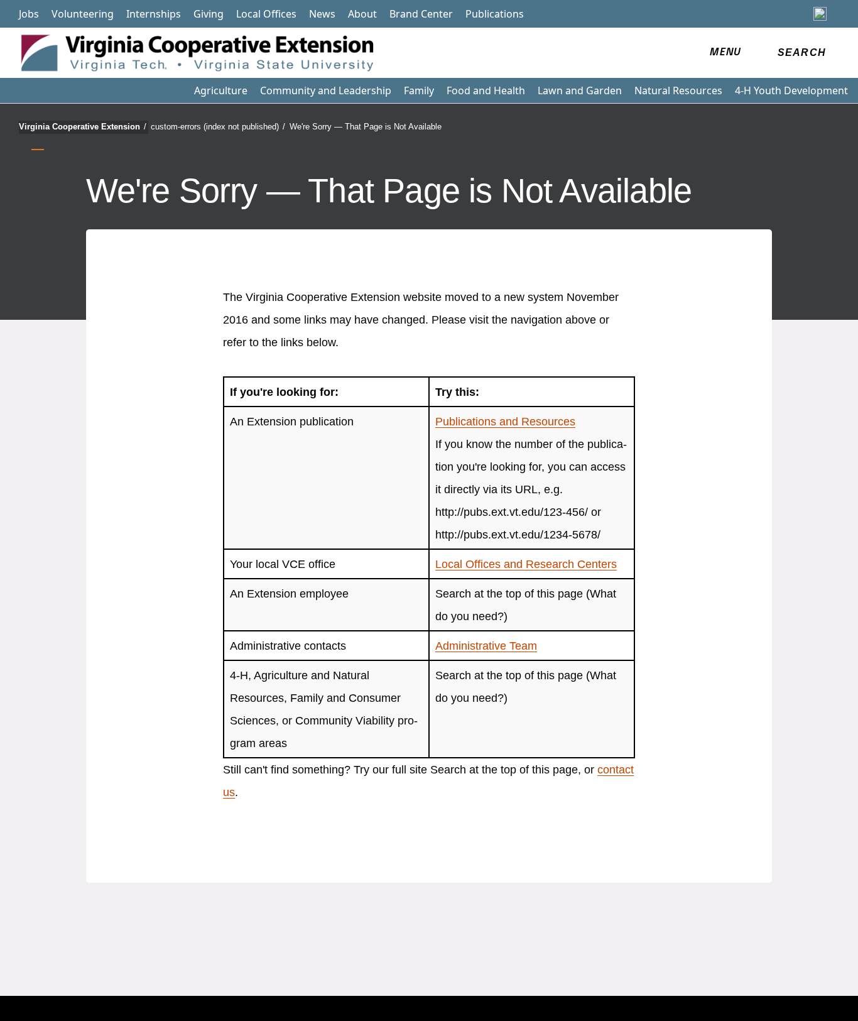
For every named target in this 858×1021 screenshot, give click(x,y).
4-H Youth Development (791, 90)
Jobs (29, 14)
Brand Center (421, 14)
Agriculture (220, 90)
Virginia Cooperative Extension (82, 126)
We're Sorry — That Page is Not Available (366, 126)
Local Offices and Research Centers (526, 564)
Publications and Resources (505, 421)
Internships (153, 14)
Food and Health (486, 90)
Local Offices (266, 14)
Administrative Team (486, 646)
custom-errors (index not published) (218, 126)
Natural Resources (678, 90)
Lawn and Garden (580, 90)
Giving (208, 14)
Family (419, 90)
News (322, 14)
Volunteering (83, 14)
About (362, 14)
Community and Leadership (325, 90)
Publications (494, 14)
